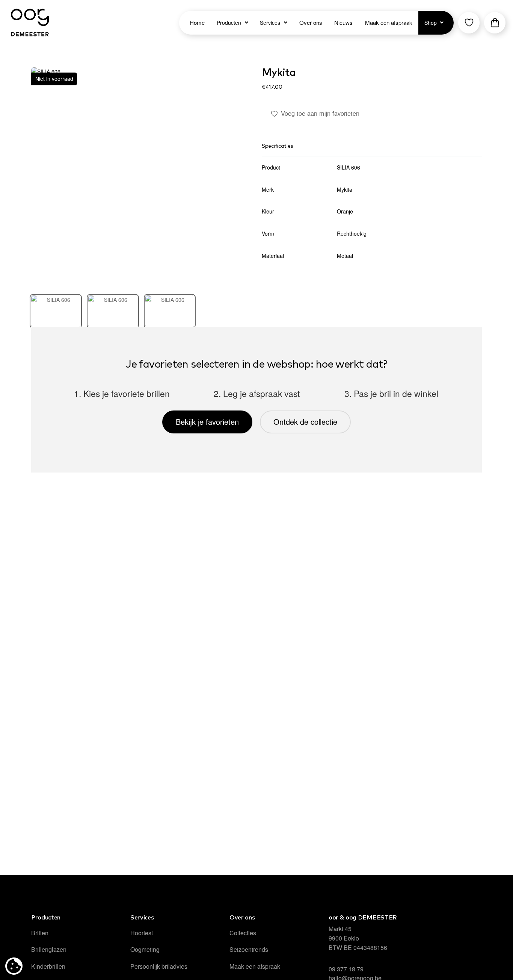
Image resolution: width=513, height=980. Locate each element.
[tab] (55, 311)
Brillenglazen (48, 949)
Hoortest (141, 933)
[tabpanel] (141, 177)
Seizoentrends (248, 949)
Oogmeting (145, 949)
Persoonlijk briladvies (158, 966)
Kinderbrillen (48, 966)
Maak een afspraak (254, 966)
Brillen (39, 933)
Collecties (242, 933)
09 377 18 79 (346, 969)
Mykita (279, 73)
